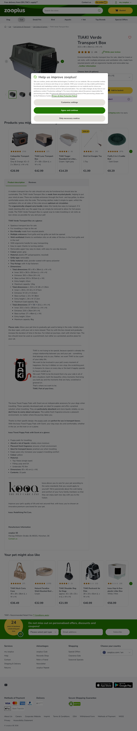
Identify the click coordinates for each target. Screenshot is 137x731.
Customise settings (69, 102)
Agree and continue (69, 110)
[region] (69, 98)
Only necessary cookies (69, 118)
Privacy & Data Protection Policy (64, 96)
